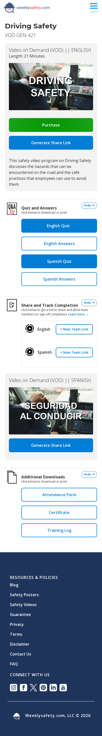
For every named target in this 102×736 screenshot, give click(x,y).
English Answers (59, 243)
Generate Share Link (51, 142)
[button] (94, 7)
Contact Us (20, 652)
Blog (14, 583)
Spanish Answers (59, 279)
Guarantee (20, 612)
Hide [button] (87, 205)
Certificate (59, 512)
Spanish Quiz (59, 261)
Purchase (51, 125)
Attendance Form (59, 494)
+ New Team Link (74, 329)
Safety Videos (23, 602)
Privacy (17, 622)
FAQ (14, 662)
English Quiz (59, 225)
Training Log (59, 530)
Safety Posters (24, 592)
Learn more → (78, 314)
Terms (16, 632)
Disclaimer (19, 642)
